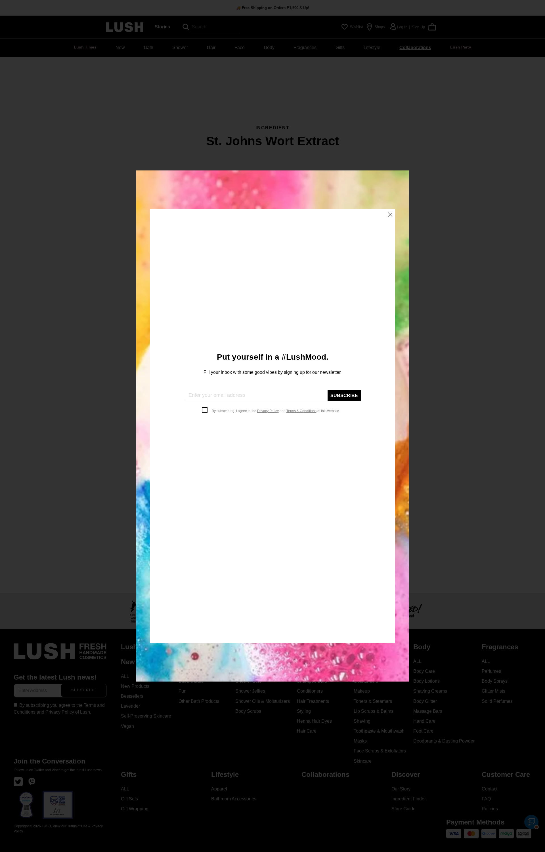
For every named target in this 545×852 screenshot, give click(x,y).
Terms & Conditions (301, 411)
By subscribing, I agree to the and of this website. (276, 411)
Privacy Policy (268, 411)
